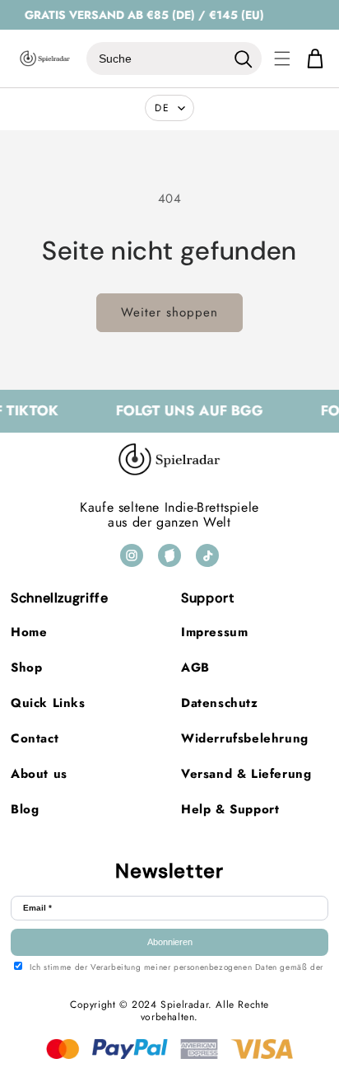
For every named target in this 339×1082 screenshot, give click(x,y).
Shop (26, 667)
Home (29, 632)
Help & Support (230, 809)
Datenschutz (219, 703)
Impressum (214, 632)
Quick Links (48, 703)
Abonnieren (170, 942)
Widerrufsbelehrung (245, 738)
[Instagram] (131, 555)
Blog (25, 809)
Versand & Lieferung (246, 774)
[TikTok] (207, 555)
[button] (282, 58)
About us (39, 774)
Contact (34, 738)
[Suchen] (243, 58)
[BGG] (169, 555)
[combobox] (156, 58)
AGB (195, 667)
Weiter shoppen (169, 312)
